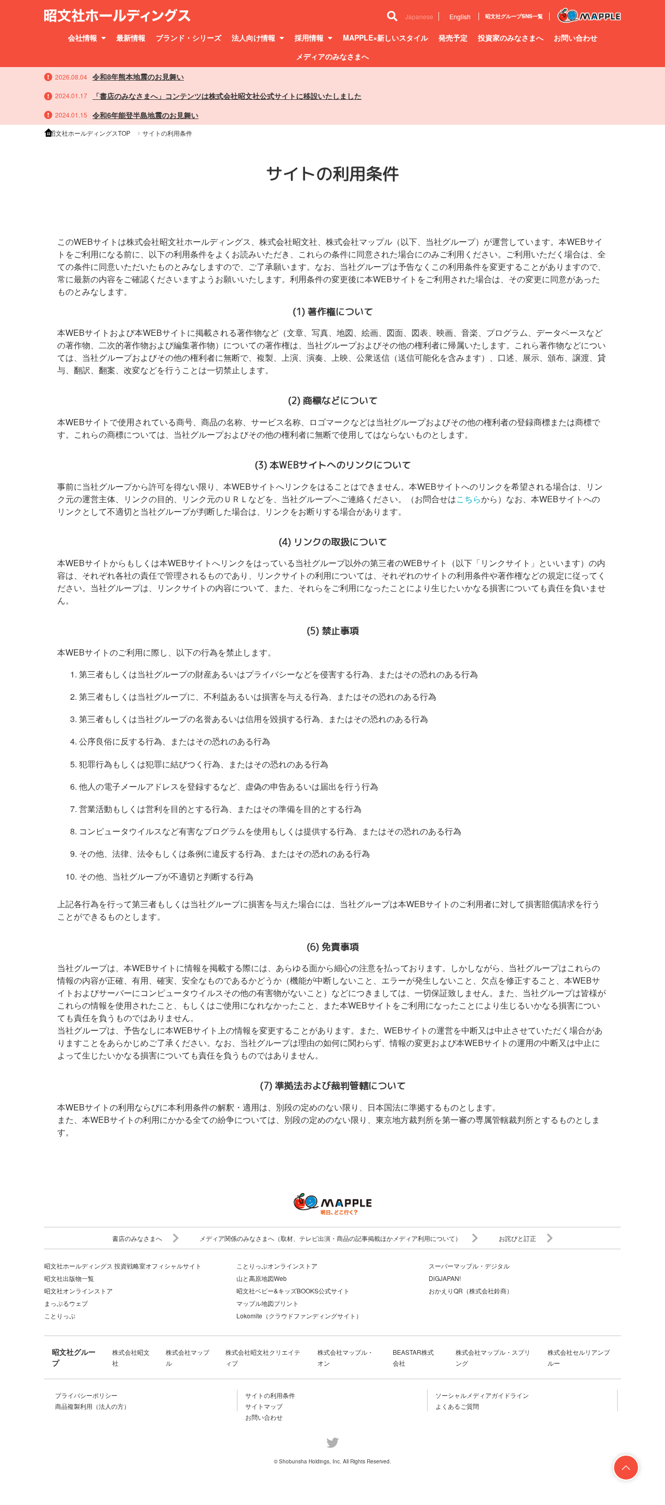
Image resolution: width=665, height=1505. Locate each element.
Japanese (419, 16)
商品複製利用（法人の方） (92, 1406)
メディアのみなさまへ (332, 56)
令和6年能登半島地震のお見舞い (145, 115)
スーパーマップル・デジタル (469, 1265)
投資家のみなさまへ (510, 37)
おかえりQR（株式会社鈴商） (471, 1290)
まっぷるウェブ (66, 1303)
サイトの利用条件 (270, 1395)
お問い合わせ (575, 37)
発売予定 (453, 37)
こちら (468, 499)
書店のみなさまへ (137, 1238)
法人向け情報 (253, 37)
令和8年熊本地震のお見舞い (138, 76)
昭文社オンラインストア (78, 1290)
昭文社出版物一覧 (69, 1278)
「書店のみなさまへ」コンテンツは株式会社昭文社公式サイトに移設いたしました (227, 95)
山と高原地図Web (261, 1278)
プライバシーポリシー (86, 1395)
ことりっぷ (59, 1315)
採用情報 (309, 37)
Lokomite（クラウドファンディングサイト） (299, 1315)
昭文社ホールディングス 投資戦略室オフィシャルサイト (123, 1265)
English (460, 16)
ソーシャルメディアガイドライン (482, 1395)
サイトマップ (264, 1406)
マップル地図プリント (267, 1303)
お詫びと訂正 (517, 1238)
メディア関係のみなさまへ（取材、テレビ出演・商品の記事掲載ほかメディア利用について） (330, 1238)
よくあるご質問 (457, 1406)
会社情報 (82, 37)
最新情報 (130, 37)
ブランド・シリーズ (188, 37)
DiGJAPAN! (445, 1278)
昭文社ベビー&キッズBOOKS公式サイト (293, 1290)
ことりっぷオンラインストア (276, 1265)
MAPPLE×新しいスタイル (385, 37)
